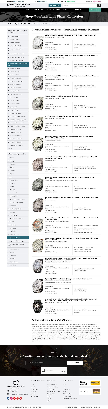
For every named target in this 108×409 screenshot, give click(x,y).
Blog (64, 391)
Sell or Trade (76, 9)
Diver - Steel (13, 107)
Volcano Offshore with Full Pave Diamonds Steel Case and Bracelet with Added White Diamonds (71, 218)
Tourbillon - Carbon (15, 129)
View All (10, 148)
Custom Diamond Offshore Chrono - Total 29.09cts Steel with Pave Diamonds (71, 55)
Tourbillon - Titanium (16, 142)
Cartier (49, 398)
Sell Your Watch (55, 5)
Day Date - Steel (14, 91)
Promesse (12, 225)
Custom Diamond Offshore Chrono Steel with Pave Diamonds (66, 96)
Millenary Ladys (14, 215)
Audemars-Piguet (52, 387)
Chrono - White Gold (15, 75)
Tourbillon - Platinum (16, 135)
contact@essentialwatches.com (18, 394)
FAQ (64, 387)
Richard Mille (51, 394)
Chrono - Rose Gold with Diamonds (15, 49)
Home (33, 385)
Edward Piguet (13, 180)
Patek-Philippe (51, 389)
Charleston (13, 164)
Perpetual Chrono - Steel (16, 123)
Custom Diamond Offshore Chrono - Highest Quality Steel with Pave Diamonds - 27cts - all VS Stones (72, 76)
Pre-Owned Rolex (52, 385)
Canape (12, 157)
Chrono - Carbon (14, 36)
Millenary (12, 212)
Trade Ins (33, 391)
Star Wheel (13, 255)
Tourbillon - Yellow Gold (16, 145)
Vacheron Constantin (53, 391)
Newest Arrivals (32, 9)
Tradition (12, 258)
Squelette (12, 252)
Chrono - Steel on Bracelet (17, 54)
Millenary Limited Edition (16, 218)
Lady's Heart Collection (16, 209)
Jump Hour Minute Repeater (17, 199)
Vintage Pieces (14, 262)
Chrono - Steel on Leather (17, 57)
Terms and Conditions (70, 398)
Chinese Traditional (86, 407)
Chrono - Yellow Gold (15, 78)
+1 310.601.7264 (19, 1)
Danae (11, 173)
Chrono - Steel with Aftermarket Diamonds (17, 64)
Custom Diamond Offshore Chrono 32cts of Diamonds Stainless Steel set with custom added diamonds (71, 157)
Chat (64, 385)
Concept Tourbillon (15, 84)
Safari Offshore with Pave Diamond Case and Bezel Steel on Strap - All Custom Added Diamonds (71, 238)
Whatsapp (72, 1)
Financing (66, 389)
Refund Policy (67, 396)
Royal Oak (12, 231)
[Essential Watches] (18, 5)
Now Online (43, 1)
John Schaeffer (14, 193)
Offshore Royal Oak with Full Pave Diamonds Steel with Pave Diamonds (69, 116)
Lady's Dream (13, 205)
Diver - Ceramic (14, 100)
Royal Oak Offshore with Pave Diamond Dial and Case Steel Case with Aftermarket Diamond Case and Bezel (68, 279)
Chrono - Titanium (15, 68)
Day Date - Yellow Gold (16, 94)
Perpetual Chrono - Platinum (17, 116)
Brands (66, 9)
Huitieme (12, 189)
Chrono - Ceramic (15, 39)
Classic (12, 167)
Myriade (12, 221)
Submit (99, 5)
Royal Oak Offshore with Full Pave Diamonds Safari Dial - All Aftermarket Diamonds (70, 177)
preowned (57, 9)
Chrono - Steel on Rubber (17, 60)
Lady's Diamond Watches (16, 202)
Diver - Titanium (14, 110)
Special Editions (14, 249)
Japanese (97, 407)
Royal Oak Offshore (15, 237)
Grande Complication (16, 113)
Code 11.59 (12, 170)
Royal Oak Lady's (14, 234)
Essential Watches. (23, 407)
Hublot (49, 400)
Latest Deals (46, 9)
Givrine (12, 186)
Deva (11, 177)
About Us (93, 9)
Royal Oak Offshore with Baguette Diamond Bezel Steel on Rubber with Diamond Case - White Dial (69, 137)
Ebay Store (34, 389)
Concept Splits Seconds (16, 81)
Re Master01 (13, 228)
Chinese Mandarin (71, 407)
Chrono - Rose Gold (15, 45)
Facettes (12, 183)
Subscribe (75, 363)
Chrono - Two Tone (15, 71)
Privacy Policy (67, 394)
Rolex (48, 396)
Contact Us (34, 396)
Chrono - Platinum (15, 42)
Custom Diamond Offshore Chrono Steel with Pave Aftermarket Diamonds (70, 35)
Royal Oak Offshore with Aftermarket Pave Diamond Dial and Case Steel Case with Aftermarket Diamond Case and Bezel (71, 259)
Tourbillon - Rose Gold (16, 139)
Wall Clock (13, 265)
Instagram (98, 1)
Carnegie (12, 161)
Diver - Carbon (14, 97)
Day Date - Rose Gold (15, 87)
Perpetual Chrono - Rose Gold (18, 119)
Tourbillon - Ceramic (15, 132)
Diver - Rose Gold (14, 103)
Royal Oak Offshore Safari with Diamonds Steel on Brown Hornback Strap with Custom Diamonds (71, 198)
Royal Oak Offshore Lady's (17, 241)
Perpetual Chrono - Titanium (17, 126)
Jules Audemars (14, 196)
